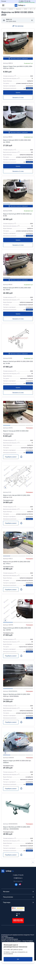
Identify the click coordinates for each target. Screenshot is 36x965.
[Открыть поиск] (8, 5)
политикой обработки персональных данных (15, 954)
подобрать (29, 88)
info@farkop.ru (18, 878)
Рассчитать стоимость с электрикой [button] (19, 58)
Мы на (18, 913)
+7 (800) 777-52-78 (24, 1)
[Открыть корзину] (32, 5)
